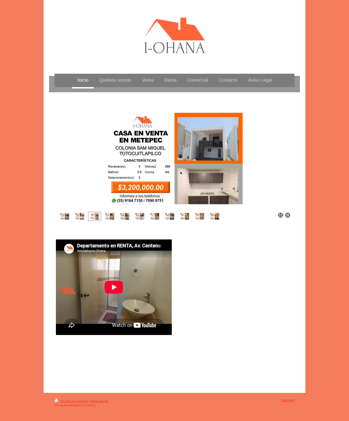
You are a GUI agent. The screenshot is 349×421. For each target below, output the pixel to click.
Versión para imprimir (74, 401)
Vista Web (287, 400)
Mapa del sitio (100, 401)
